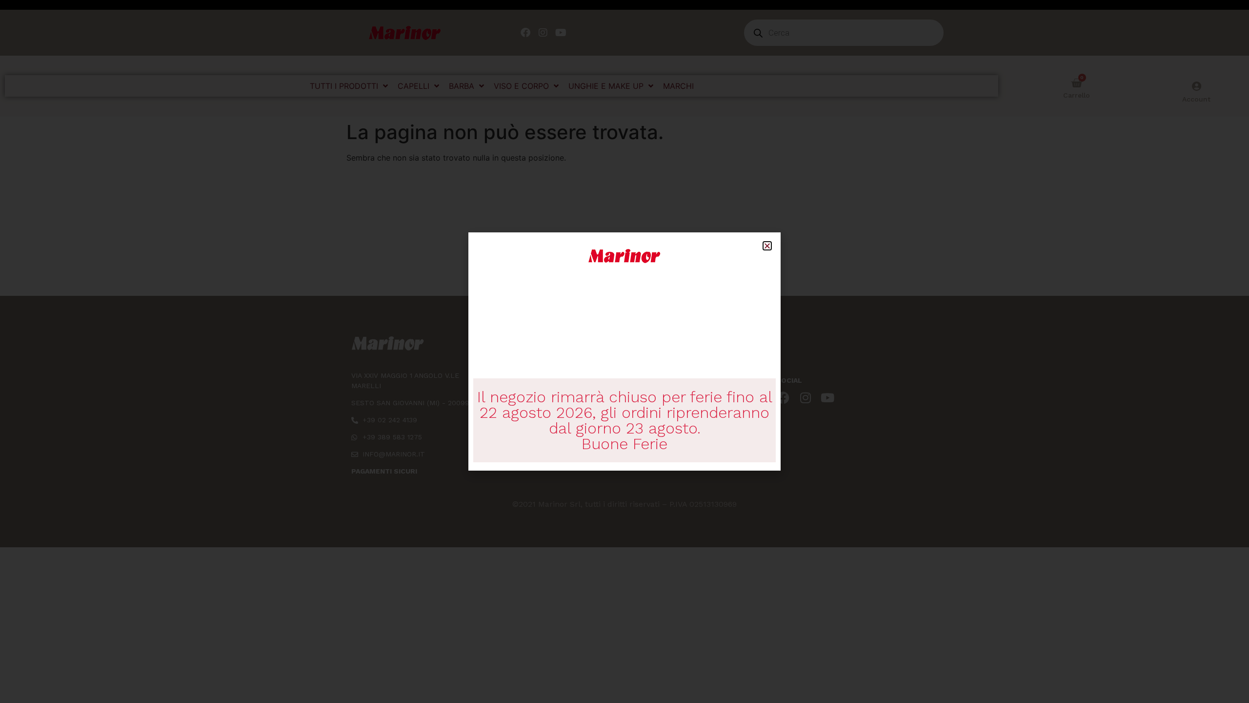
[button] (767, 245)
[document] (624, 351)
